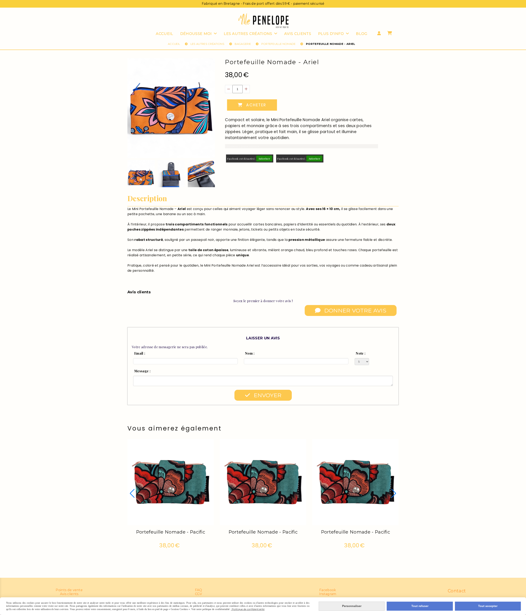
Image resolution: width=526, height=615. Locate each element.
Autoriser (264, 158)
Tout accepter (487, 606)
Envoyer (266, 395)
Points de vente (69, 590)
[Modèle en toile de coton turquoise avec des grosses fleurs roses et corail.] (170, 481)
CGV (198, 594)
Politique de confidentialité (247, 609)
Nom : (250, 353)
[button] (209, 173)
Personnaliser (351, 606)
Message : (142, 371)
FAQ (198, 590)
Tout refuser (419, 606)
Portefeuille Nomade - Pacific (170, 532)
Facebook (327, 590)
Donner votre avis (354, 310)
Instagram (327, 594)
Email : (139, 353)
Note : (360, 353)
